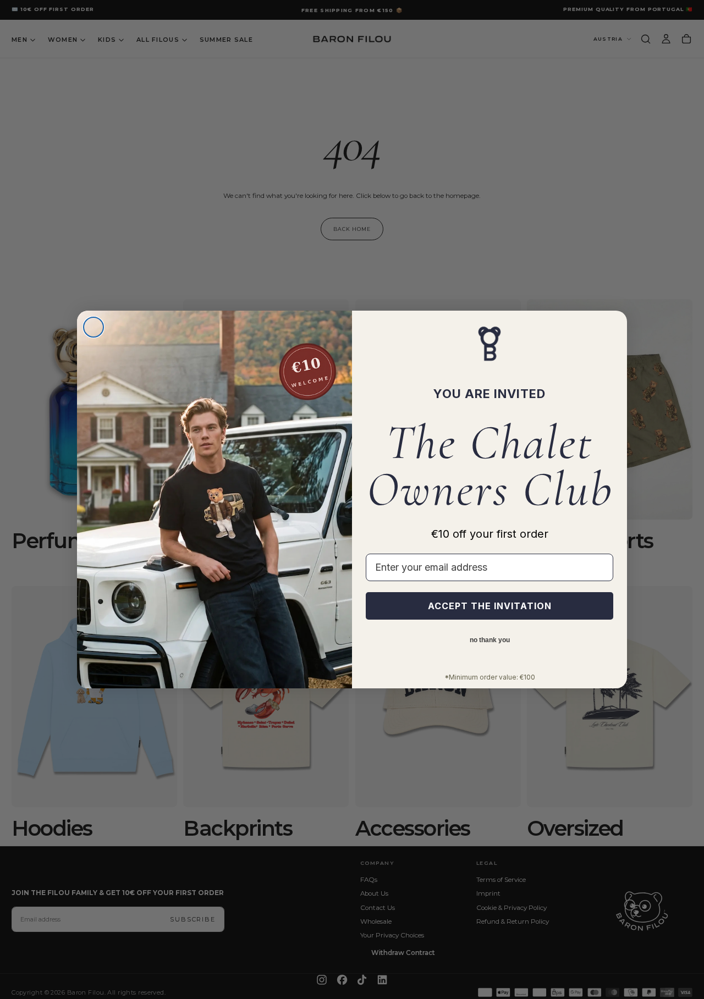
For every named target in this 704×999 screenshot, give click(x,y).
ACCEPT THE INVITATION (490, 605)
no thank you (490, 640)
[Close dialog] (93, 327)
